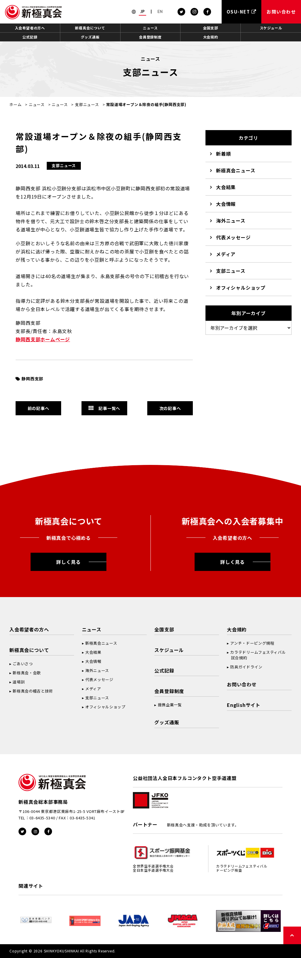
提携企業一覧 (170, 704)
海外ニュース (230, 220)
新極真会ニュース (235, 170)
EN (160, 11)
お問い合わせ (242, 684)
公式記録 (29, 36)
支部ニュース (87, 104)
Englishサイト (243, 704)
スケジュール (271, 27)
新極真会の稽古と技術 (33, 691)
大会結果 (226, 187)
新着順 (223, 153)
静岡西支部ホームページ (43, 339)
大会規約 (210, 36)
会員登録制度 (150, 36)
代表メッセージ (233, 237)
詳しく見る (68, 561)
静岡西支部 (32, 378)
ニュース (150, 27)
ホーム (15, 104)
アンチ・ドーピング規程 (252, 643)
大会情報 (226, 203)
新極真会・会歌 (27, 672)
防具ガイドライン (246, 667)
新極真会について (90, 27)
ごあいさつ (23, 663)
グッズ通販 (90, 36)
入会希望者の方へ (30, 27)
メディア (225, 254)
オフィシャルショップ (240, 287)
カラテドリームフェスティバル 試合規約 (256, 654)
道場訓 (19, 682)
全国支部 (210, 27)
